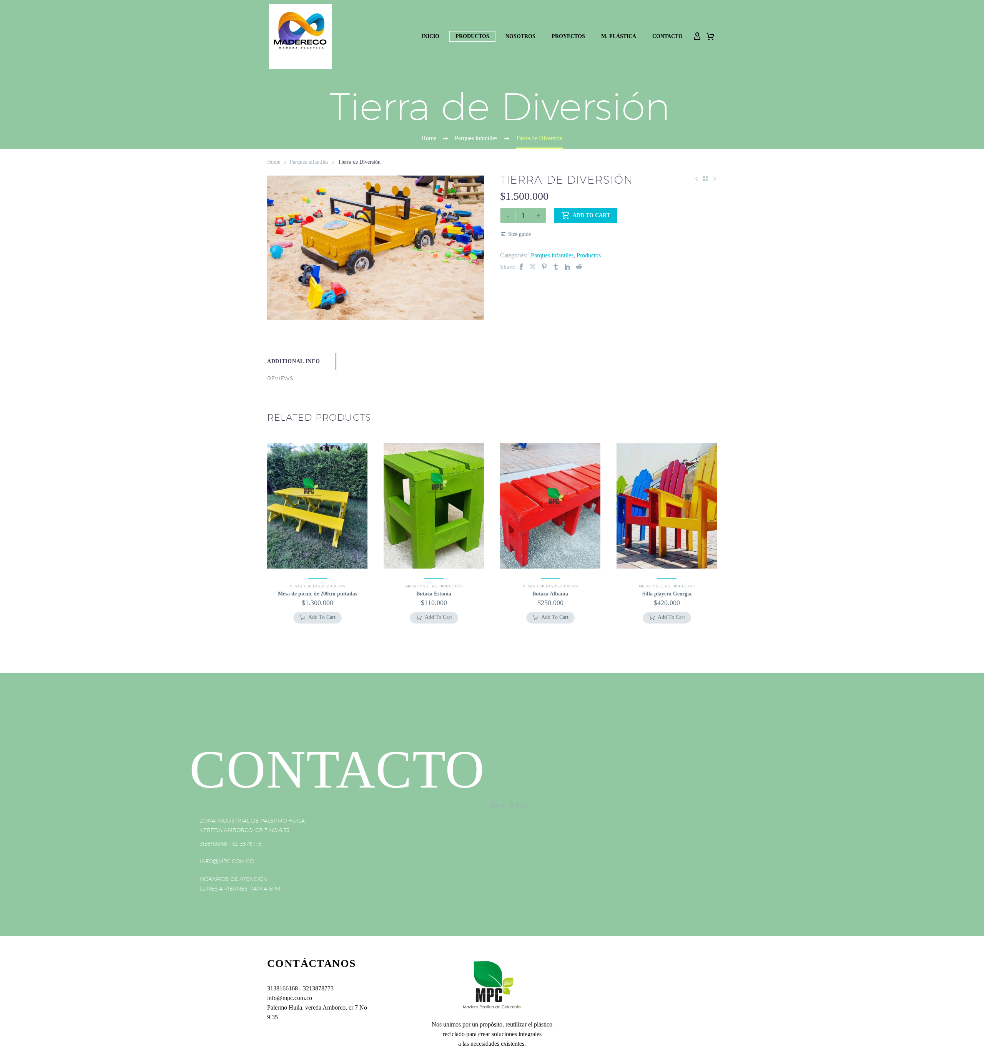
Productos (472, 36)
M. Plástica (618, 36)
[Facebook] (521, 267)
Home (273, 162)
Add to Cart (585, 215)
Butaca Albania (550, 594)
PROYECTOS (568, 36)
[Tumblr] (556, 267)
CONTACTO (667, 36)
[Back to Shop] (705, 179)
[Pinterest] (544, 267)
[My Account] (697, 36)
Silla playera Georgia (666, 594)
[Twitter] (533, 267)
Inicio (430, 36)
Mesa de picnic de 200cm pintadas (317, 594)
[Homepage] (300, 36)
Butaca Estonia (433, 594)
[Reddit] (579, 267)
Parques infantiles (309, 162)
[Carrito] (710, 36)
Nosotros (520, 36)
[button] (317, 618)
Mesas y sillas (304, 586)
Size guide (519, 234)
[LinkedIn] (567, 267)
